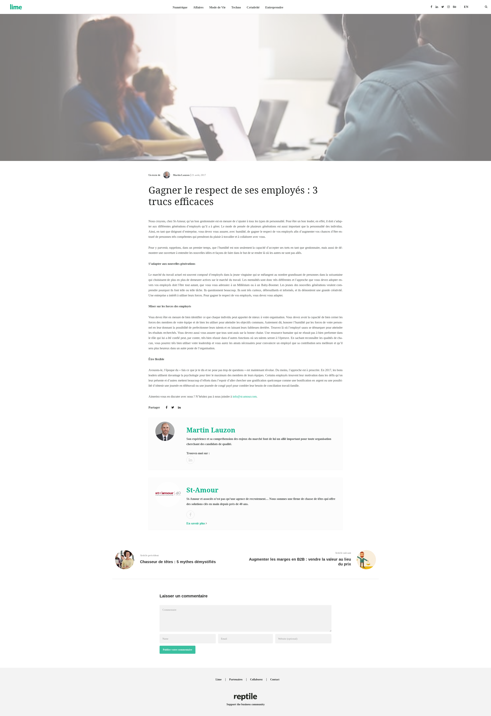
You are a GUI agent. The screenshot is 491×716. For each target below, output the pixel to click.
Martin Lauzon (181, 175)
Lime (219, 679)
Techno (236, 7)
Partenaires (235, 679)
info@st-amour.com (245, 396)
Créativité (253, 7)
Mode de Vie (217, 7)
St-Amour (202, 490)
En (466, 6)
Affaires (198, 7)
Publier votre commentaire (177, 649)
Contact (274, 679)
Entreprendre (274, 7)
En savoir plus (195, 523)
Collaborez (256, 679)
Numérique (180, 7)
